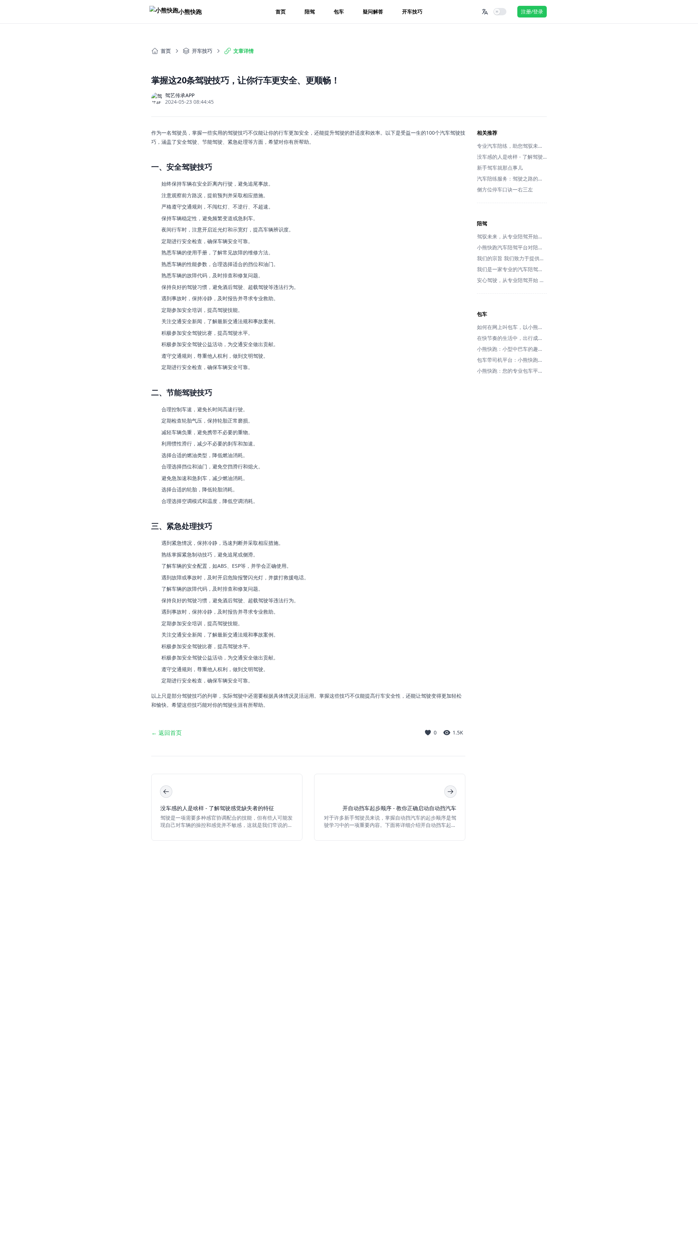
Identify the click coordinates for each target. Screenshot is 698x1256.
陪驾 (310, 11)
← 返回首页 (166, 733)
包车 (339, 11)
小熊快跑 (190, 12)
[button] (485, 11)
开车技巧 (412, 11)
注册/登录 (532, 11)
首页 (281, 11)
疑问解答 (373, 11)
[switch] (499, 11)
